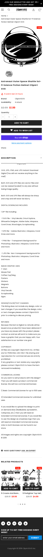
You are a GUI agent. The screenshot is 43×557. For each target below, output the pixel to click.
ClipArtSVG (20, 98)
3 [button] (22, 504)
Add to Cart (11, 488)
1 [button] (18, 504)
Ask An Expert (29, 450)
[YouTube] (26, 523)
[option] (21, 46)
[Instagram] (14, 523)
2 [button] (20, 504)
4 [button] (24, 504)
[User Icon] (33, 10)
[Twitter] (9, 523)
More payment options (22, 143)
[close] (41, 3)
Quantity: (5, 112)
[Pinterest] (20, 523)
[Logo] (21, 9)
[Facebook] (3, 523)
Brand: (4, 98)
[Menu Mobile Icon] (2, 9)
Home (3, 16)
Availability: (6, 102)
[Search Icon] (9, 10)
